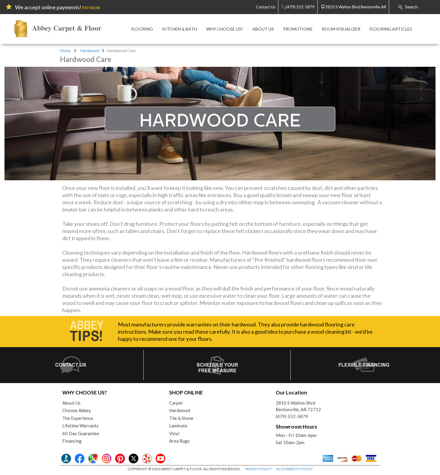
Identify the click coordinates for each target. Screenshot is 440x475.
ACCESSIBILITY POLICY (294, 469)
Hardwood (89, 50)
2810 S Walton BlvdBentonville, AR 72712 (298, 406)
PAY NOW (91, 7)
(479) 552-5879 (292, 416)
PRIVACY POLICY (258, 469)
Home (65, 50)
